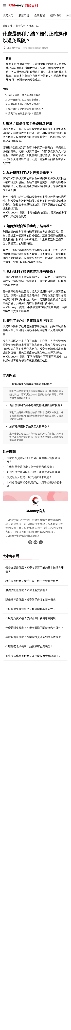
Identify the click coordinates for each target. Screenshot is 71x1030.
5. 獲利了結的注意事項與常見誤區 (23, 113)
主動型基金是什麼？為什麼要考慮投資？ (31, 466)
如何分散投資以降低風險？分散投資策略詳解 (33, 472)
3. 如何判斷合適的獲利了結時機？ (23, 104)
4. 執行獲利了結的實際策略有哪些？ (24, 108)
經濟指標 (55, 15)
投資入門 (8, 15)
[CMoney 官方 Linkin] (41, 542)
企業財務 (39, 15)
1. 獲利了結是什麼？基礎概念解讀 (22, 95)
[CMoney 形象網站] (30, 542)
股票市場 (23, 15)
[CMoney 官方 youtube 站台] (35, 542)
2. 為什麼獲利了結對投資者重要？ (23, 99)
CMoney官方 (13, 47)
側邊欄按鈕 (5, 5)
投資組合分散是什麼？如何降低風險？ (29, 477)
